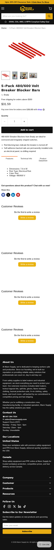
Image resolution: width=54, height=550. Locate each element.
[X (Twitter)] (14, 506)
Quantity (4, 116)
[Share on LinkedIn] (13, 195)
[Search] (49, 16)
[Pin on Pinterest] (18, 195)
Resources (9, 493)
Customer (8, 483)
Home (4, 28)
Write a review (27, 218)
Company (8, 477)
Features (9, 158)
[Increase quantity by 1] (24, 121)
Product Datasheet (43, 159)
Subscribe (27, 531)
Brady (6, 95)
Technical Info (26, 158)
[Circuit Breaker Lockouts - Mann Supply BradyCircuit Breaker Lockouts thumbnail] (5, 75)
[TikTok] (24, 506)
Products (8, 488)
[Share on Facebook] (3, 195)
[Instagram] (9, 506)
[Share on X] (8, 195)
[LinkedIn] (19, 506)
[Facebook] (4, 506)
